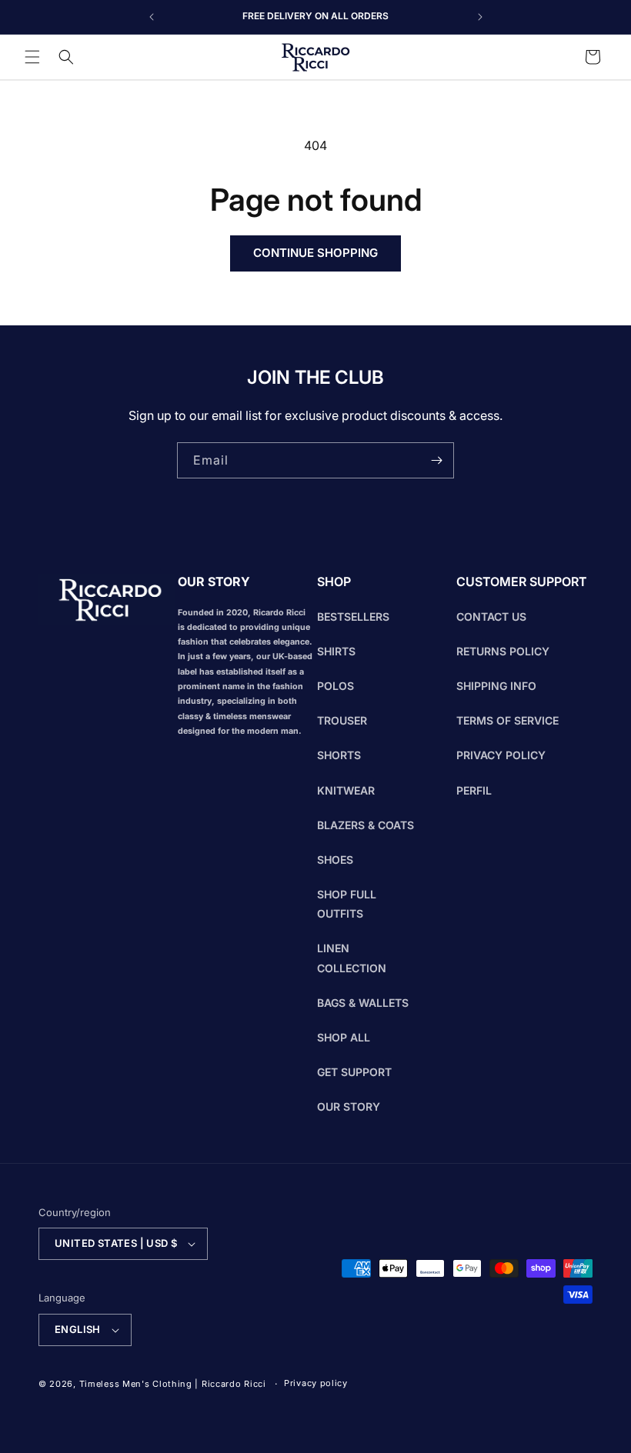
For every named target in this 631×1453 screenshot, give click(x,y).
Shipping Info (496, 685)
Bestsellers (353, 616)
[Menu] (32, 57)
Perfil (474, 790)
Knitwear (346, 790)
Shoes (335, 859)
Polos (335, 685)
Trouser (342, 720)
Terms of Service (507, 720)
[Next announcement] (480, 17)
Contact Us (491, 616)
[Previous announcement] (152, 17)
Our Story (348, 1106)
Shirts (336, 651)
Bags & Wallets (363, 1002)
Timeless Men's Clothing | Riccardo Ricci (172, 1383)
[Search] (66, 57)
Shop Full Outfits (346, 904)
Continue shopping (315, 252)
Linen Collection (351, 957)
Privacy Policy (501, 754)
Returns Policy (502, 651)
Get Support (354, 1071)
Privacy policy (316, 1383)
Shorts (339, 754)
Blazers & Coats (365, 824)
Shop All (343, 1037)
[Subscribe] (436, 460)
